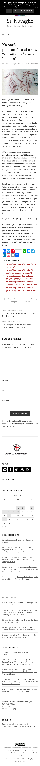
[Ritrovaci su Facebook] (10, 469)
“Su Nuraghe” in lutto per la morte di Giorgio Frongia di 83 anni (20, 578)
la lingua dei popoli (14, 299)
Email (5, 391)
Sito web (6, 401)
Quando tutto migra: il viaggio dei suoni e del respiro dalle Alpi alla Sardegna (19, 636)
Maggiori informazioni (23, 10)
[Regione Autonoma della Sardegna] (16, 450)
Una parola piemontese (20, 302)
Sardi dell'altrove (29, 299)
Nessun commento (30, 64)
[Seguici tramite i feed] (28, 469)
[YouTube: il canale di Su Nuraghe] (22, 469)
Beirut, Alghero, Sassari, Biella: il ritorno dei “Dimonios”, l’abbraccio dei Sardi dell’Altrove (19, 629)
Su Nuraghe (20, 21)
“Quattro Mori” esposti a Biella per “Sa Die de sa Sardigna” (18, 314)
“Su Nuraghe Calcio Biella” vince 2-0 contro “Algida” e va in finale (17, 326)
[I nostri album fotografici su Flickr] (4, 469)
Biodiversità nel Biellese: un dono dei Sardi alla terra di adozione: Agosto (20, 621)
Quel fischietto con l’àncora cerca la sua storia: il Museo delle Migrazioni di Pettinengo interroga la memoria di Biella (20, 612)
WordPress (18, 759)
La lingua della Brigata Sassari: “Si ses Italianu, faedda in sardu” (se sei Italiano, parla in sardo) (17, 550)
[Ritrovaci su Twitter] (16, 469)
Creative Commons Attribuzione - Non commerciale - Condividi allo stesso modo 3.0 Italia (20, 752)
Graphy (30, 759)
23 (4, 519)
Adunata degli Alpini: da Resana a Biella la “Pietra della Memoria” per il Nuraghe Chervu (19, 559)
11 (13, 512)
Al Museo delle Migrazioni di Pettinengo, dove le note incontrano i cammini (19, 604)
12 (18, 512)
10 (9, 512)
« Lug (4, 526)
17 (9, 515)
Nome (5, 381)
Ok (9, 10)
